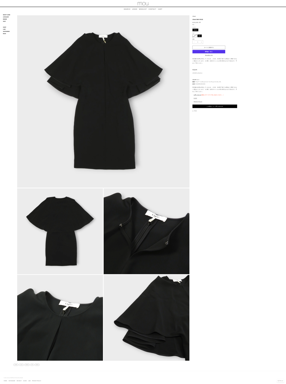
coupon (21, 364)
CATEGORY (6, 17)
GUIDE (195, 98)
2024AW (16, 364)
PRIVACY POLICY (198, 101)
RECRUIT (19, 381)
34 (195, 36)
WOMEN (37, 364)
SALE (4, 21)
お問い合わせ (197, 95)
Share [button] (195, 110)
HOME (5, 381)
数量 (193, 39)
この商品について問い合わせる (214, 106)
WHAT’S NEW (6, 15)
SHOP (4, 27)
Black (195, 30)
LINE (4, 29)
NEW (32, 364)
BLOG (4, 33)
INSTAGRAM (6, 31)
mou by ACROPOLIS (11, 377)
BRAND (5, 19)
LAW (29, 381)
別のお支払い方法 (209, 55)
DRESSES (27, 364)
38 (199, 36)
